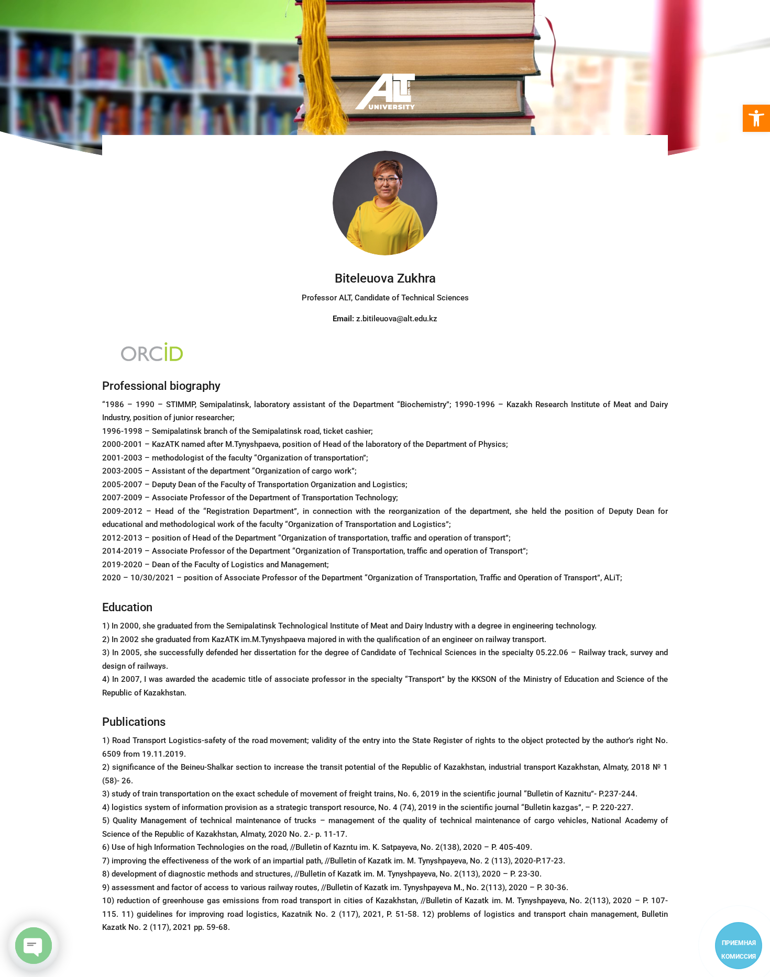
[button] (756, 118)
